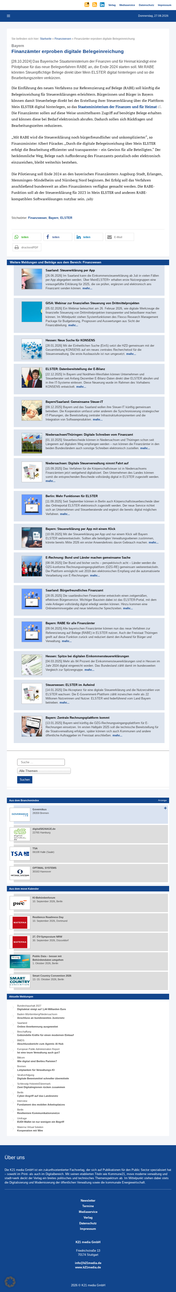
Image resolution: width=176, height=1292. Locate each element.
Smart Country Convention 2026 (52, 975)
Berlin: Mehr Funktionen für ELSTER (72, 496)
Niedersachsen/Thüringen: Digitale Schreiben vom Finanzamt (89, 434)
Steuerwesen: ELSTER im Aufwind (70, 685)
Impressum (88, 1229)
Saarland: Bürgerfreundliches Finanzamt (74, 590)
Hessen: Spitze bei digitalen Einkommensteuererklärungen (87, 656)
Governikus (40, 809)
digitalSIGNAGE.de (44, 828)
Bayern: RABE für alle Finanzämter (70, 623)
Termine (88, 1206)
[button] (27, 237)
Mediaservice (88, 1212)
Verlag (88, 1217)
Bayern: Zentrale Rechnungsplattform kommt (77, 717)
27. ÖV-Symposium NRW (47, 936)
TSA (35, 848)
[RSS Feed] (95, 5)
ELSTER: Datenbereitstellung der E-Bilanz (75, 369)
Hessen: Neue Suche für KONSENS (70, 340)
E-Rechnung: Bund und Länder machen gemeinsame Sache (88, 557)
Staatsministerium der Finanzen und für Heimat (117, 106)
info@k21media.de (88, 1263)
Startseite (46, 38)
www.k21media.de (88, 1267)
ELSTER (66, 218)
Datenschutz (88, 1223)
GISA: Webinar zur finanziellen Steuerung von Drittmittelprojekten (92, 303)
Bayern (53, 218)
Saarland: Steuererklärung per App (70, 270)
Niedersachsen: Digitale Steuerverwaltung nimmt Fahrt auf (87, 463)
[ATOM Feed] (87, 5)
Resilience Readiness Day (48, 917)
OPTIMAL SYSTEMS (44, 867)
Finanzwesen (63, 38)
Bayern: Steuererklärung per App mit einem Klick (80, 529)
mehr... (87, 288)
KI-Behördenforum (44, 897)
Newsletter (88, 1200)
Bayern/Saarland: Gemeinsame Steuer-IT (74, 402)
